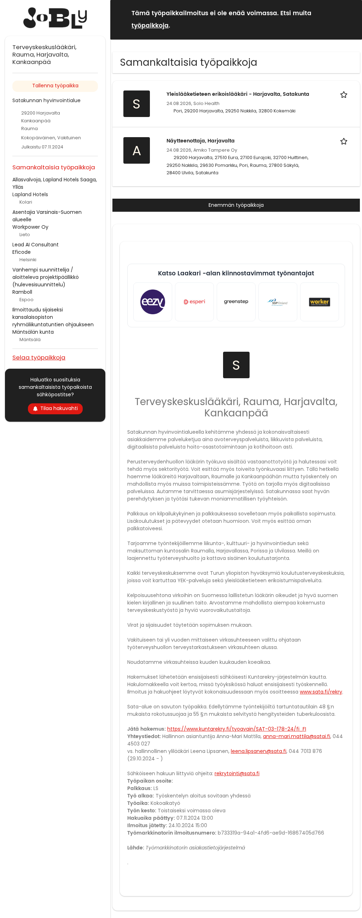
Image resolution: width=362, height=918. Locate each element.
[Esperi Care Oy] (194, 301)
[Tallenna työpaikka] (345, 94)
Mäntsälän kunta (33, 331)
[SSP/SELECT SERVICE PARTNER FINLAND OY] (277, 301)
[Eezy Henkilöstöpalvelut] (152, 301)
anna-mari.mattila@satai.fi (296, 736)
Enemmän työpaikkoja (236, 205)
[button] (351, 19)
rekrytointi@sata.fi (237, 773)
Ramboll (22, 292)
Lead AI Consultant (35, 244)
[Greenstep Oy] (236, 301)
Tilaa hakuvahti (59, 408)
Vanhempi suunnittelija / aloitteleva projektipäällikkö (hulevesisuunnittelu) (45, 277)
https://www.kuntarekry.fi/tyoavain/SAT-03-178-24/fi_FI (236, 728)
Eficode (21, 252)
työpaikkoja (150, 26)
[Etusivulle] (55, 18)
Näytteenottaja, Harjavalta (201, 141)
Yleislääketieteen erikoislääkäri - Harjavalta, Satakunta (238, 94)
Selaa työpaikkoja (38, 357)
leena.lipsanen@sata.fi (258, 751)
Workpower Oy (30, 226)
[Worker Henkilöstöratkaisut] (319, 301)
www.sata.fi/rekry (321, 691)
